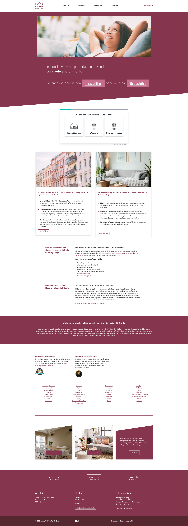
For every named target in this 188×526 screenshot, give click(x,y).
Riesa (139, 390)
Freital (79, 388)
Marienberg (79, 403)
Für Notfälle (148, 5)
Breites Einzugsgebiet (84, 276)
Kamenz (78, 396)
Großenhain (79, 392)
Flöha (49, 399)
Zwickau (139, 401)
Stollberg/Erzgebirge (139, 396)
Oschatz (109, 396)
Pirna (109, 399)
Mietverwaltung (106, 253)
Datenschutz (124, 521)
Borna (49, 392)
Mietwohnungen (54, 453)
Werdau (139, 399)
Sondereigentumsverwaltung (121, 253)
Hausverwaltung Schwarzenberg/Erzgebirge (89, 303)
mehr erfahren (43, 231)
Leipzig (79, 399)
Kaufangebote (94, 453)
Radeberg (139, 386)
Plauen (109, 401)
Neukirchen (109, 392)
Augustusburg (48, 390)
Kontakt (134, 453)
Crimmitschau (48, 396)
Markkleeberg (109, 386)
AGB (131, 521)
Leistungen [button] (64, 5)
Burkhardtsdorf (49, 394)
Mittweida (109, 390)
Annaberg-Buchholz (48, 386)
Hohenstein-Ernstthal (78, 394)
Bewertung (81, 5)
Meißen (109, 388)
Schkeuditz (139, 392)
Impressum (114, 521)
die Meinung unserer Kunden (50, 364)
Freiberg (79, 386)
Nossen (109, 394)
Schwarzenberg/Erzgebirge (139, 394)
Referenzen (98, 5)
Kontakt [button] (114, 5)
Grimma (79, 390)
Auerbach (49, 388)
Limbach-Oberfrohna (79, 401)
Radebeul (139, 388)
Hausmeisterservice (83, 273)
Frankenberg (49, 401)
